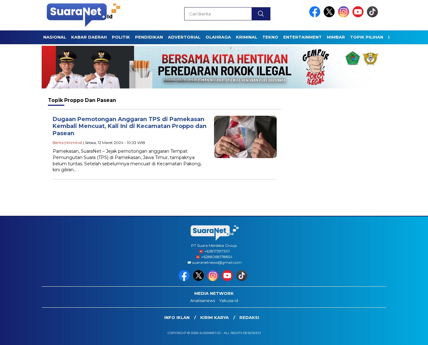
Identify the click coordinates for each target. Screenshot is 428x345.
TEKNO (270, 37)
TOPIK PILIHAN (366, 37)
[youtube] (359, 15)
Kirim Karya (214, 317)
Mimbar (336, 37)
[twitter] (330, 15)
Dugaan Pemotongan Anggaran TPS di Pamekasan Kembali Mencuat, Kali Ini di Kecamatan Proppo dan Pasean (129, 126)
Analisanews (202, 300)
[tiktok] (373, 15)
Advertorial (184, 37)
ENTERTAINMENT (302, 37)
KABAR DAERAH (89, 37)
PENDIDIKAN (149, 37)
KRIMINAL (246, 37)
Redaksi (249, 317)
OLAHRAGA (218, 37)
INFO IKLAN (177, 317)
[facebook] (315, 15)
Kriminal (74, 142)
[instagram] (344, 15)
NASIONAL (54, 37)
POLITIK (121, 37)
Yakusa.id (228, 300)
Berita (58, 142)
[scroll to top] (410, 335)
